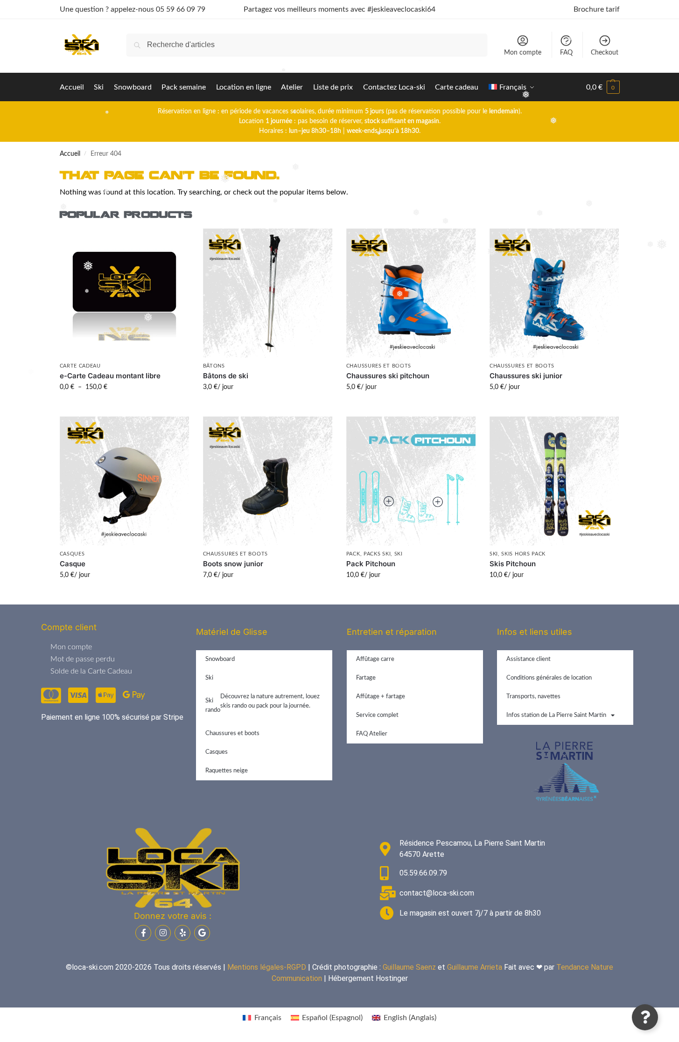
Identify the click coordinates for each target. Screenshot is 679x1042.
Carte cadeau (80, 365)
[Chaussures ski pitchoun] (411, 293)
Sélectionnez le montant (124, 407)
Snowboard (220, 659)
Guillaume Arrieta (474, 967)
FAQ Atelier (371, 734)
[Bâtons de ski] (267, 293)
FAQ (566, 52)
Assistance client (528, 659)
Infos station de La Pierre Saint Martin (556, 715)
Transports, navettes (533, 697)
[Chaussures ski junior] (554, 293)
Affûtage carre (375, 659)
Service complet (377, 715)
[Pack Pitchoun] (411, 481)
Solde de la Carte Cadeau (91, 671)
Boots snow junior (233, 563)
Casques (72, 553)
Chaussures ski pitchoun (387, 375)
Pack (353, 553)
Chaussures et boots (378, 365)
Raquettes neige (226, 771)
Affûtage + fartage (380, 697)
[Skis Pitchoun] (554, 481)
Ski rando (262, 704)
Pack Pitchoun (370, 563)
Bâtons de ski (225, 375)
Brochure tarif (597, 9)
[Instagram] (163, 933)
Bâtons (214, 365)
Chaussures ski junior (526, 375)
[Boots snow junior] (267, 481)
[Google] (202, 933)
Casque (72, 563)
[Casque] (124, 481)
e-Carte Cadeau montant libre (110, 375)
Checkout (604, 52)
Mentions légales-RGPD (266, 967)
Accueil (70, 154)
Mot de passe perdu (82, 659)
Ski (398, 553)
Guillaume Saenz (409, 967)
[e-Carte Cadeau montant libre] (124, 293)
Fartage (366, 678)
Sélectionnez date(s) (267, 407)
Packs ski (377, 553)
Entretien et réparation (392, 632)
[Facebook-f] (143, 933)
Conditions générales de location (549, 678)
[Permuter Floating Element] (645, 1017)
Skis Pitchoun (513, 563)
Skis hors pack (523, 553)
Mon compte (522, 52)
